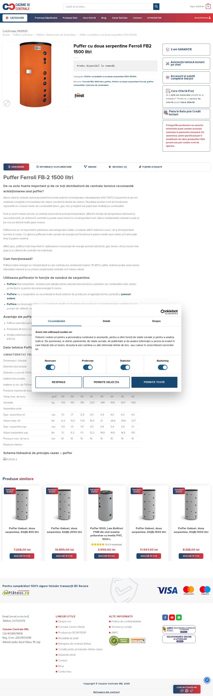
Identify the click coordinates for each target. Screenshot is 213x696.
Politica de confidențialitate (126, 621)
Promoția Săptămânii (46, 18)
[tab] (16, 166)
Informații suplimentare (56, 167)
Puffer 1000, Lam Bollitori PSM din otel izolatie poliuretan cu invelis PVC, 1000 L (106, 534)
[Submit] (156, 6)
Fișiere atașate (152, 167)
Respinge (59, 382)
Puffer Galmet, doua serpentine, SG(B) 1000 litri (191, 530)
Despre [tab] (156, 321)
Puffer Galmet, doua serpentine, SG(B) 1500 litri (149, 530)
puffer (108, 82)
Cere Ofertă (89, 18)
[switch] (88, 367)
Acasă (5, 35)
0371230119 (18, 620)
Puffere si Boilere (23, 35)
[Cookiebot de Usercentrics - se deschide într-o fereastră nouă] (163, 310)
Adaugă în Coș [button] (22, 556)
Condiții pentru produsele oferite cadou (80, 649)
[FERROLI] (79, 95)
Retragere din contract (106, 692)
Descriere (17, 167)
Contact (137, 18)
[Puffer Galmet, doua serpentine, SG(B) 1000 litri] (191, 505)
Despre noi (64, 621)
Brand (92, 167)
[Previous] (2, 521)
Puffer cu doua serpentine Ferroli (129, 82)
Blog (103, 18)
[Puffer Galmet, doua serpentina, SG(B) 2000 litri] (64, 505)
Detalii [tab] (106, 321)
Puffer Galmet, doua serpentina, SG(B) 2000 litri (64, 530)
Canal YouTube (119, 18)
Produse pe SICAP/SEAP (72, 632)
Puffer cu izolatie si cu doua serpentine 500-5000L (108, 35)
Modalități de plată (68, 638)
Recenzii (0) (119, 167)
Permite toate (154, 382)
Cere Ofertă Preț (182, 91)
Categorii (17, 18)
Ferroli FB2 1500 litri (93, 82)
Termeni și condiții (121, 627)
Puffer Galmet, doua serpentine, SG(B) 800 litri (22, 530)
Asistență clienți (67, 655)
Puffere (12, 284)
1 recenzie (115, 544)
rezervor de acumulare (97, 85)
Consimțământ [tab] (56, 321)
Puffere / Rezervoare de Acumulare (56, 35)
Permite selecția (106, 382)
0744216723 (154, 18)
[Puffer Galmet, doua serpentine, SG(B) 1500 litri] (148, 505)
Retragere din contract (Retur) (74, 643)
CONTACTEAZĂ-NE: (187, 687)
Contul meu (64, 671)
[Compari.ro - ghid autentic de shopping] (127, 640)
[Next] (210, 521)
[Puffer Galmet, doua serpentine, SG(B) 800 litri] (21, 505)
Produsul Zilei (70, 18)
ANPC (114, 632)
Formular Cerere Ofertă (71, 627)
